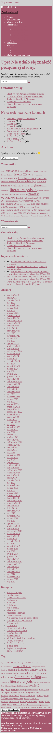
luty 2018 (11, 551)
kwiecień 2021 (13, 455)
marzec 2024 (12, 369)
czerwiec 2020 (13, 480)
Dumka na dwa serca (16, 134)
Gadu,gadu (12, 123)
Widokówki (12, 42)
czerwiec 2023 (13, 391)
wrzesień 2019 (13, 503)
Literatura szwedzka (43, 190)
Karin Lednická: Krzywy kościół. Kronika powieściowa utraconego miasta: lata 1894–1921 (28, 272)
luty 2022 (11, 432)
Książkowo (12, 605)
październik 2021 (14, 442)
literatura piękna (28, 185)
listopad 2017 (13, 559)
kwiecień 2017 (13, 576)
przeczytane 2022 (31, 207)
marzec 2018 (12, 549)
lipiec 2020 (12, 478)
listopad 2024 (13, 348)
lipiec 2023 (12, 389)
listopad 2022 (13, 409)
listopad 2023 (13, 379)
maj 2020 (11, 483)
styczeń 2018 (13, 554)
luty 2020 (11, 490)
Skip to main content (10, 2)
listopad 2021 (13, 440)
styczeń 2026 (13, 313)
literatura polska (23, 189)
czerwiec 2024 (13, 361)
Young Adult (43, 216)
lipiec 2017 (12, 569)
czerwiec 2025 (13, 331)
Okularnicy (12, 126)
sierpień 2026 (13, 295)
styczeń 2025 (13, 343)
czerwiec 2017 (13, 571)
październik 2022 (14, 412)
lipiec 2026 (12, 298)
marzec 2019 (12, 518)
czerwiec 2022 (13, 422)
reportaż (27, 212)
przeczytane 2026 (14, 213)
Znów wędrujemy (15, 131)
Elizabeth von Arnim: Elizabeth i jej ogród (25, 94)
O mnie (10, 17)
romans (35, 213)
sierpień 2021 (13, 447)
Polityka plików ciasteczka (35, 725)
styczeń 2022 (13, 434)
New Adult (4, 194)
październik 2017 (14, 561)
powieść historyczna (21, 194)
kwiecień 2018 (13, 546)
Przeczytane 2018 (20, 35)
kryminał (12, 178)
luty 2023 (11, 402)
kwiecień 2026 (13, 305)
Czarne (29, 171)
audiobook (12, 171)
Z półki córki (12, 136)
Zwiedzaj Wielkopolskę (22, 52)
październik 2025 (14, 320)
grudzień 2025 (13, 315)
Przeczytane (12, 25)
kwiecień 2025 (13, 336)
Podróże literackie (15, 633)
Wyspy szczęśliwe (15, 22)
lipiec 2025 (12, 328)
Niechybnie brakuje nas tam (19, 620)
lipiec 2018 (12, 538)
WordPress (21, 730)
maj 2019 (11, 513)
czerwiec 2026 (13, 300)
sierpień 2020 (13, 475)
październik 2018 (14, 531)
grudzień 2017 (13, 556)
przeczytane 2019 (27, 204)
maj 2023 (11, 394)
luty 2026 (11, 310)
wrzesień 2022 (13, 414)
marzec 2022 (12, 429)
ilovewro (11, 266)
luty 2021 (11, 460)
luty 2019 (11, 521)
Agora (3, 171)
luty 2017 (11, 581)
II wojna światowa (39, 175)
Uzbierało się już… (9, 7)
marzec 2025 (12, 338)
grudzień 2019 (13, 495)
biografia (23, 171)
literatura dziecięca (26, 181)
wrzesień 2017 (13, 564)
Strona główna (13, 19)
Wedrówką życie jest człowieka (21, 118)
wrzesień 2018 (13, 533)
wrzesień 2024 (13, 353)
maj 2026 (11, 303)
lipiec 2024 (12, 358)
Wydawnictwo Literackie (10, 216)
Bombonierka (13, 595)
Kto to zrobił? (13, 139)
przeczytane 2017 (31, 200)
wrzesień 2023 (13, 384)
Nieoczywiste (13, 623)
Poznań (35, 198)
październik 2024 (14, 351)
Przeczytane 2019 (20, 37)
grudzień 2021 (13, 437)
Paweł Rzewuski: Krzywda (28, 284)
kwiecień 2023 (13, 396)
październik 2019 (14, 500)
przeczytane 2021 (15, 207)
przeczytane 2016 (14, 201)
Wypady (10, 45)
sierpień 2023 (13, 386)
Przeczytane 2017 (20, 32)
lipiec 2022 (12, 419)
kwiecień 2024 (13, 366)
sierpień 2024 (13, 356)
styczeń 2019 (13, 523)
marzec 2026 (12, 308)
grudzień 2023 (13, 376)
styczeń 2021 (13, 462)
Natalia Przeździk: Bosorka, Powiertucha (25, 96)
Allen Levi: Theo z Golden (19, 101)
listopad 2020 (13, 467)
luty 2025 (11, 341)
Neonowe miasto (14, 615)
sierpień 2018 (13, 536)
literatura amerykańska (32, 178)
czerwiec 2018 (13, 541)
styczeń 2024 (13, 374)
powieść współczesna (24, 198)
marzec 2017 (12, 579)
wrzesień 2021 (13, 445)
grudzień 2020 (13, 465)
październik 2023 (14, 381)
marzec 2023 (12, 399)
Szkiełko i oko (13, 635)
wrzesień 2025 (13, 323)
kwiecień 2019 (13, 516)
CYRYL (16, 47)
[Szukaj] (29, 82)
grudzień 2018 (13, 526)
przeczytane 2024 (28, 209)
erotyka (44, 171)
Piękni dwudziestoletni (17, 628)
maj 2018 (11, 543)
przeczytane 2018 (10, 203)
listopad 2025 (13, 318)
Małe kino (11, 610)
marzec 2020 (12, 488)
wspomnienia (43, 213)
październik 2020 (14, 470)
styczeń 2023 (13, 404)
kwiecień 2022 (13, 427)
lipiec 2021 (12, 450)
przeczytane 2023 (10, 210)
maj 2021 (11, 452)
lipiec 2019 (12, 508)
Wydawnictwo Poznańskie (29, 216)
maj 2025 (11, 333)
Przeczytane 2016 (20, 30)
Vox (8, 276)
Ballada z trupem (14, 592)
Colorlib (46, 728)
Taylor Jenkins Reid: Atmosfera (21, 99)
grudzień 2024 (13, 346)
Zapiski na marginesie (16, 648)
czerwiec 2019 (13, 511)
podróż (11, 194)
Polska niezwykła (20, 50)
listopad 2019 (13, 498)
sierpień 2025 (13, 325)
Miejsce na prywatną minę (18, 55)
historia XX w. (22, 174)
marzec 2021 (12, 457)
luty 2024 (11, 371)
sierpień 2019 (13, 505)
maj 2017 (11, 574)
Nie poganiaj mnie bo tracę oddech (22, 128)
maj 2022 (11, 424)
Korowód (11, 121)
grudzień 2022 (13, 407)
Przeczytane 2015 (20, 27)
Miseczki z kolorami (16, 613)
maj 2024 (11, 363)
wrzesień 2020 (13, 472)
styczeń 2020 (13, 493)
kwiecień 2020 (13, 485)
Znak (49, 216)
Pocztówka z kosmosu (17, 630)
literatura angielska (8, 182)
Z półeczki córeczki (15, 141)
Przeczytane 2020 (20, 40)
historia (9, 175)
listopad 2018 (13, 528)
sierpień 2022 (13, 417)
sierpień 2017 (13, 566)
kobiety (4, 178)
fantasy (4, 175)
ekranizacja (37, 171)
